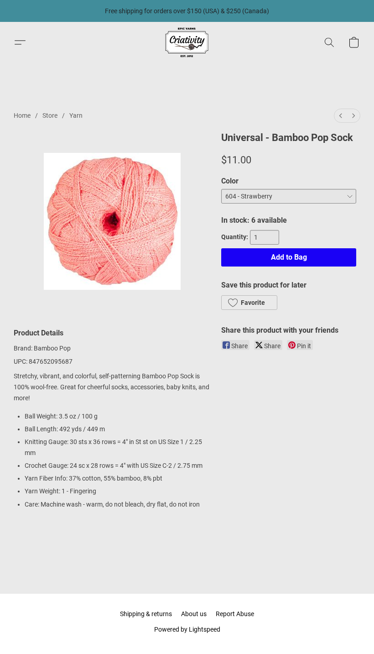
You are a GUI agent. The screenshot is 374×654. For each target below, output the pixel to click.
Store (49, 115)
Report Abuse (235, 613)
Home (22, 115)
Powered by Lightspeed (187, 629)
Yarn (76, 115)
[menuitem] (340, 115)
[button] (187, 42)
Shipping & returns (146, 613)
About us (194, 613)
